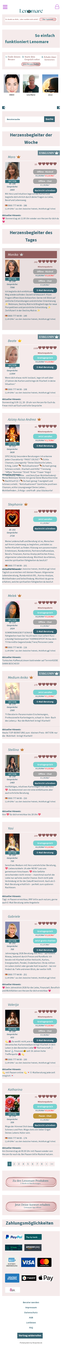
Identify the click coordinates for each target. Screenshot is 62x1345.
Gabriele (14, 916)
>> (52, 1164)
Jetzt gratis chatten (45, 940)
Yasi (11, 828)
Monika (13, 254)
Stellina (13, 749)
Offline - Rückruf (45, 171)
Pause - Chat (45, 1116)
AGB (31, 1317)
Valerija (13, 1004)
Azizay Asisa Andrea (22, 419)
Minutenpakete (45, 266)
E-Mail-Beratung (45, 290)
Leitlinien (31, 1322)
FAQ (31, 1327)
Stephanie (15, 504)
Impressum (31, 1307)
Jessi (50, 94)
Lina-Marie (31, 94)
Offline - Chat (45, 181)
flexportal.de (37, 1343)
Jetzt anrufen (45, 436)
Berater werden (31, 1302)
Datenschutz (31, 1312)
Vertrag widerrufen (30, 1335)
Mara (11, 157)
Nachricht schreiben (45, 190)
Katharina (15, 1089)
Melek (12, 595)
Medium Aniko (18, 677)
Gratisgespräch (45, 357)
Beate (12, 340)
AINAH (11, 94)
